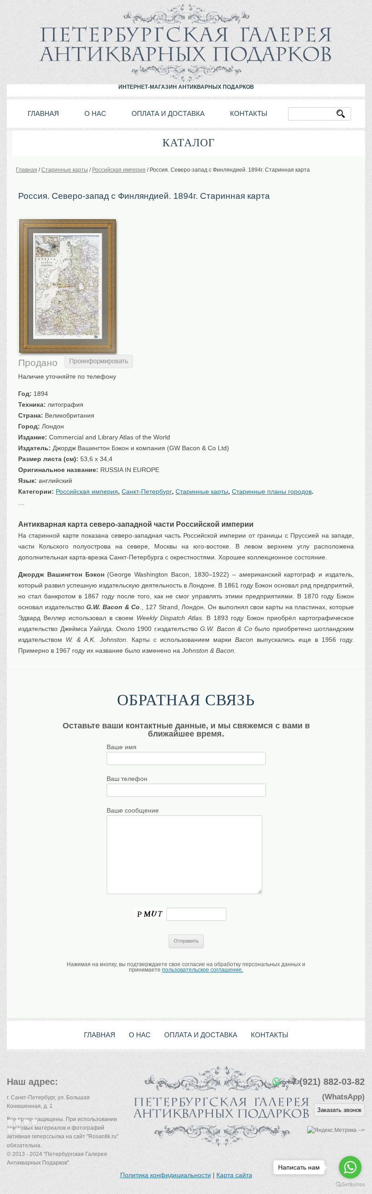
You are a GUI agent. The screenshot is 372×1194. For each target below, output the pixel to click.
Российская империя (87, 491)
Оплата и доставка (168, 113)
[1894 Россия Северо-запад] (67, 221)
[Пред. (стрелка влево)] (10, 1131)
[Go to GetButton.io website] (350, 1185)
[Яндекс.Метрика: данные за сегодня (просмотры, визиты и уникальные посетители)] (332, 1130)
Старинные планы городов (272, 491)
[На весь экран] (26, 1122)
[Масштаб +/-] (34, 1122)
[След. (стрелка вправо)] (18, 1131)
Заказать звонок (339, 1110)
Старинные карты (202, 491)
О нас (95, 113)
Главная (43, 113)
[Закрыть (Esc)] (10, 1122)
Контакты (248, 113)
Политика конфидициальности (165, 1175)
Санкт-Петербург (147, 491)
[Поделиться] (18, 1122)
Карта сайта (234, 1175)
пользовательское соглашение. (202, 970)
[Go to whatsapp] (350, 1167)
